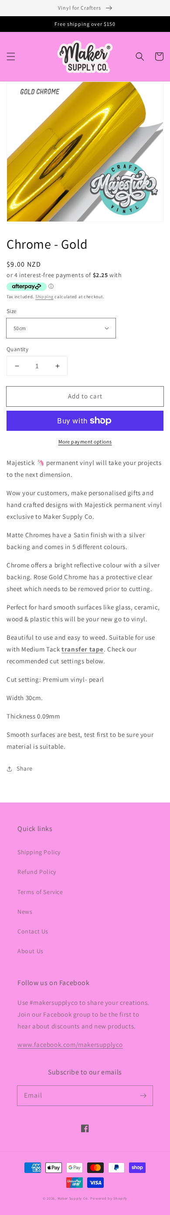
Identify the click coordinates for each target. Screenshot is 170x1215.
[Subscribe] (143, 1095)
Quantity (17, 349)
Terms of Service (40, 892)
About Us (30, 951)
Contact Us (32, 931)
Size (12, 311)
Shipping (44, 296)
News (24, 912)
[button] (10, 56)
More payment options (85, 441)
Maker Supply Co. (73, 1198)
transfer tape (82, 649)
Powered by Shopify (108, 1198)
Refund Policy (36, 872)
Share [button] (25, 768)
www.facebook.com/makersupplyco (70, 1044)
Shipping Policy (39, 852)
